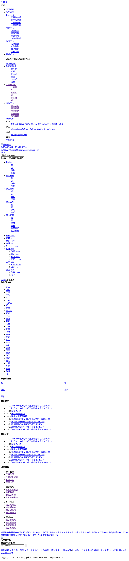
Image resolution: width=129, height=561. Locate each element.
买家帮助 (15, 108)
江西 (8, 324)
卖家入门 (10, 482)
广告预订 (15, 46)
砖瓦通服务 (11, 66)
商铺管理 (15, 36)
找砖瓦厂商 (11, 495)
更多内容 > (11, 140)
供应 (3, 152)
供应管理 (15, 33)
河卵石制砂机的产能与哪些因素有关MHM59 (31, 429)
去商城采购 (16, 25)
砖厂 (13, 124)
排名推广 (15, 49)
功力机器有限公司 (83, 532)
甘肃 (8, 358)
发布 (3, 280)
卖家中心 (10, 28)
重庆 (8, 295)
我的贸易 (10, 12)
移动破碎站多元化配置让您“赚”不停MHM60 (30, 419)
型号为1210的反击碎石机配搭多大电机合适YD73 (33, 408)
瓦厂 (17, 124)
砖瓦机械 (43, 124)
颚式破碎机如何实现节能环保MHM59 (27, 424)
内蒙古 (9, 303)
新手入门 (15, 106)
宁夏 (8, 363)
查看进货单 (11, 63)
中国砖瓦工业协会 (100, 532)
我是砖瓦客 (11, 85)
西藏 (8, 353)
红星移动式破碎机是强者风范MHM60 (27, 421)
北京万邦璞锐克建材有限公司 (45, 535)
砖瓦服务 (51, 129)
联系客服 (15, 116)
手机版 (4, 2)
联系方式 (24, 550)
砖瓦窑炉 (27, 129)
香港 (8, 371)
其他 (25, 135)
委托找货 (10, 492)
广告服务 (86, 550)
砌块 (17, 129)
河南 (8, 329)
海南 (8, 342)
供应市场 (10, 189)
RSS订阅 (114, 550)
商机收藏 (15, 52)
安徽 (8, 319)
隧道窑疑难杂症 (18, 414)
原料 (21, 135)
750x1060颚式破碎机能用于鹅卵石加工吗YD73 (32, 406)
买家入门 (10, 480)
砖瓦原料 (51, 124)
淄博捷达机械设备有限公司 (13, 532)
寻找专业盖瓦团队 (19, 416)
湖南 (8, 334)
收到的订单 (16, 38)
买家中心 (10, 15)
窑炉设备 (35, 124)
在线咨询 (15, 114)
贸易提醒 (15, 44)
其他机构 (59, 124)
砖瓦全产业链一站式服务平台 (14, 147)
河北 (8, 297)
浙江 (8, 316)
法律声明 (45, 550)
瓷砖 (21, 129)
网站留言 (105, 550)
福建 (8, 321)
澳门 (8, 374)
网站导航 (10, 119)
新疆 (8, 366)
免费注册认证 (12, 477)
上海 (8, 290)
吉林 (8, 308)
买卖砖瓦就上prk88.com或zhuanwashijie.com (20, 150)
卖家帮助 (15, 111)
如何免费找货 (12, 489)
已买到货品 (16, 17)
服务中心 (10, 41)
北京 (8, 287)
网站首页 (10, 9)
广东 (8, 337)
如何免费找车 (12, 497)
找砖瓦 (9, 162)
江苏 (8, 313)
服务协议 (34, 550)
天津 (8, 292)
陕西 (8, 355)
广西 (8, 340)
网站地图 (67, 550)
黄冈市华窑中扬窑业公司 (37, 532)
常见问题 (10, 474)
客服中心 (10, 103)
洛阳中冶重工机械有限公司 (61, 532)
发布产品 (15, 30)
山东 (8, 326)
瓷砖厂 (28, 124)
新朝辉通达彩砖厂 (117, 532)
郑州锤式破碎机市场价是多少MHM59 (27, 427)
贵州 (8, 347)
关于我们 (14, 550)
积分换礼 (95, 550)
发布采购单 (16, 20)
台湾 (8, 369)
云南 (8, 350)
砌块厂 (22, 124)
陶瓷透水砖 (16, 411)
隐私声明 (55, 550)
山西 (8, 300)
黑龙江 (9, 311)
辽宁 (8, 305)
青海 (8, 361)
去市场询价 (16, 23)
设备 (17, 135)
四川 (8, 345)
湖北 (8, 332)
